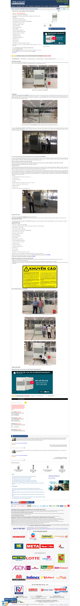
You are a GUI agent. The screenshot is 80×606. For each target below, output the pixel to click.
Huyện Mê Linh (50, 518)
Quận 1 (39, 521)
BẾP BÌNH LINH (16, 423)
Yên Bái (56, 511)
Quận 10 (41, 521)
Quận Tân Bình (38, 522)
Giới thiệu (46, 6)
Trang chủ (12, 8)
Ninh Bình (26, 511)
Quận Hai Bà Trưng (17, 520)
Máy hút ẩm (27, 8)
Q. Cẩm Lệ (19, 523)
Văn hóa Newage (37, 6)
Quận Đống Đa (55, 519)
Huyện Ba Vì (19, 518)
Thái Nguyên (41, 511)
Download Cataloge (40, 58)
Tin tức (26, 6)
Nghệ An (23, 511)
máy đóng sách (48, 525)
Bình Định (15, 516)
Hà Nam (44, 510)
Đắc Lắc (12, 516)
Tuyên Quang (49, 511)
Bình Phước (30, 513)
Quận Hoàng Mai (27, 520)
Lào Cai (17, 511)
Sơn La (35, 511)
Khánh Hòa (24, 516)
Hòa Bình (58, 510)
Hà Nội (46, 510)
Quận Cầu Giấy (50, 519)
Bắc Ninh (32, 510)
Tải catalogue (62, 604)
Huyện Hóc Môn (31, 521)
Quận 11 (44, 521)
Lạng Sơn (14, 511)
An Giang (12, 513)
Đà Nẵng (18, 516)
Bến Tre (23, 513)
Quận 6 (60, 521)
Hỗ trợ (42, 6)
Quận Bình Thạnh (23, 522)
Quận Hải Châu (33, 523)
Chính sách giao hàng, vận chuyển (25, 604)
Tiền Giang (20, 514)
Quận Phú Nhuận (33, 522)
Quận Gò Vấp (28, 522)
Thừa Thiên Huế (48, 516)
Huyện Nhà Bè (35, 521)
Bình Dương (26, 513)
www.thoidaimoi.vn (48, 601)
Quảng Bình (33, 516)
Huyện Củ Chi (26, 521)
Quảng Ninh (32, 511)
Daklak (48, 513)
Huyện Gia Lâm (40, 518)
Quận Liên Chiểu (37, 523)
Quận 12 (47, 521)
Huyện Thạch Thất (19, 519)
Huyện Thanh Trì (29, 519)
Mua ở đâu (66, 604)
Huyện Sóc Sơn (13, 519)
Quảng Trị (44, 516)
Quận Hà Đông (60, 519)
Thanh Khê (42, 523)
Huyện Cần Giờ (21, 521)
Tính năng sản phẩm (15, 58)
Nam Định (20, 511)
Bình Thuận (34, 513)
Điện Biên (38, 510)
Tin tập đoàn (31, 6)
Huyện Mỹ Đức (55, 518)
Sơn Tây (52, 520)
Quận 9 (15, 522)
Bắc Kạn (29, 510)
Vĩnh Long (29, 514)
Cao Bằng (34, 510)
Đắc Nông (45, 513)
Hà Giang (41, 510)
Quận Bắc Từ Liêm (45, 519)
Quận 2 (50, 521)
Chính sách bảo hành (31, 58)
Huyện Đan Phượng (30, 518)
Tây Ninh (17, 514)
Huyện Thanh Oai (24, 519)
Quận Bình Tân (18, 522)
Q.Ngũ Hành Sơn (27, 523)
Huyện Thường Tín (35, 519)
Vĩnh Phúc (53, 511)
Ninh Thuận (14, 514)
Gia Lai (21, 516)
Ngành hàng (13, 6)
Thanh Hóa (58, 516)
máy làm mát (43, 525)
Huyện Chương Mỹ (24, 518)
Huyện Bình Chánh (16, 521)
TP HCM (23, 514)
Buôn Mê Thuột (38, 513)
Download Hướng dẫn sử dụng (50, 58)
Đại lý (23, 6)
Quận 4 (55, 521)
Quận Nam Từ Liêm (38, 520)
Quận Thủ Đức (47, 522)
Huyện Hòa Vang (15, 523)
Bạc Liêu (21, 513)
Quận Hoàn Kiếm (22, 520)
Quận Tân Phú (43, 522)
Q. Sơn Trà (23, 523)
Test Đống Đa (56, 520)
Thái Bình (38, 511)
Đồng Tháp (53, 513)
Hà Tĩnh (49, 510)
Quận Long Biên (33, 520)
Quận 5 (57, 521)
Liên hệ (50, 6)
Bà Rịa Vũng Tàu (16, 513)
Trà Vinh (26, 514)
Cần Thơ (42, 513)
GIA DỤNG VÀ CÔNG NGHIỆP (20, 8)
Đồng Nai (50, 513)
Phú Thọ (29, 511)
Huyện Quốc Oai (59, 518)
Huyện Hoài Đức (45, 518)
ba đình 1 (15, 518)
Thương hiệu (19, 6)
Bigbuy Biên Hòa (16, 429)
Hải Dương (51, 510)
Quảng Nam (37, 516)
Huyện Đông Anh (35, 518)
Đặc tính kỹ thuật (23, 58)
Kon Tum (27, 516)
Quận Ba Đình (40, 519)
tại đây (16, 51)
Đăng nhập (66, 3)
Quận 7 (62, 521)
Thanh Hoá (45, 511)
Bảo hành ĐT (55, 6)
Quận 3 (52, 521)
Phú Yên (30, 516)
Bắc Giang (25, 510)
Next (64, 31)
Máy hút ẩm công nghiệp (34, 8)
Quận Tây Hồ (43, 520)
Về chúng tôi (52, 604)
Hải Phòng (55, 510)
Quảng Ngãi (41, 516)
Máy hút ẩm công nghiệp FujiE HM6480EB (21, 455)
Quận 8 (12, 522)
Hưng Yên (61, 510)
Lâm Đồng (60, 513)
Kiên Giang (57, 513)
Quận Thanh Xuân (48, 520)
